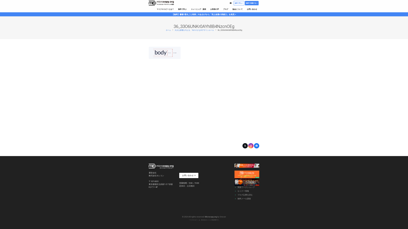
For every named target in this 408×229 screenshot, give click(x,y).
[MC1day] (246, 182)
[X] (245, 145)
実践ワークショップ (246, 187)
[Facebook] (256, 145)
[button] (175, 9)
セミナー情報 (243, 191)
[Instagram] (251, 145)
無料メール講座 (244, 199)
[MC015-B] (246, 166)
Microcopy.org (211, 217)
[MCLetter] (246, 174)
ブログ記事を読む (245, 195)
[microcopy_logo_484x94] (161, 3)
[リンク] (231, 3)
